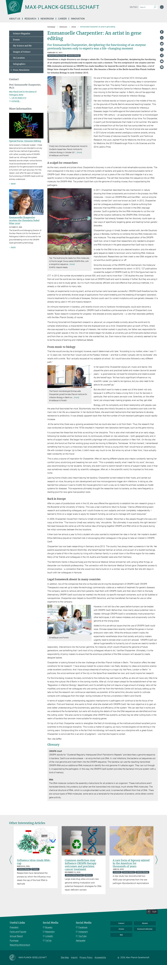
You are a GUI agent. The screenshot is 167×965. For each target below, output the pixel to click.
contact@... (16, 101)
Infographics (19, 64)
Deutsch (134, 7)
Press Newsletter (21, 70)
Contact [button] (14, 79)
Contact (121, 923)
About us (14, 19)
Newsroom (47, 19)
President (14, 927)
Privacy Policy (86, 957)
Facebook (82, 927)
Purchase (14, 940)
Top (154, 911)
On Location (19, 58)
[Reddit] (162, 44)
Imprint (74, 957)
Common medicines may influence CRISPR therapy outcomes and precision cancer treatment (80, 865)
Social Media (50, 922)
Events (16, 39)
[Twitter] (162, 50)
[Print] (162, 67)
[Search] (155, 7)
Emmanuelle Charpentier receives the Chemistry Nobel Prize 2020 (24, 220)
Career (62, 19)
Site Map (65, 957)
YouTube (82, 936)
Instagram (83, 931)
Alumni (145, 923)
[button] (89, 141)
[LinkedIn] (162, 38)
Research (30, 19)
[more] (79, 152)
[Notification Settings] (162, 7)
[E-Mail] (162, 61)
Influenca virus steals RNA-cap (34, 862)
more (13, 183)
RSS (121, 935)
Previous (10, 860)
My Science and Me (22, 45)
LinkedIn (49, 936)
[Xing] (162, 55)
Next (156, 860)
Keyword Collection (144, 929)
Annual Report (16, 936)
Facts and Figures (18, 931)
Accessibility (100, 957)
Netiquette (80, 940)
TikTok (48, 940)
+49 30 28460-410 (18, 98)
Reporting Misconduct (20, 945)
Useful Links (17, 922)
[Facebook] (162, 32)
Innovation (78, 19)
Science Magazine (21, 33)
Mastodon (50, 931)
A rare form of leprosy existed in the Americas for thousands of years (131, 863)
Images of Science (21, 52)
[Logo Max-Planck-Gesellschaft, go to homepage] (52, 9)
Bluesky (48, 927)
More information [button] (20, 108)
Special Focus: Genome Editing (25, 141)
